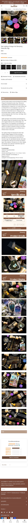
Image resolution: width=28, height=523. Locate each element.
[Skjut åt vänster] (4, 23)
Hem (2, 9)
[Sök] (24, 6)
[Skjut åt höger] (23, 23)
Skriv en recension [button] (14, 457)
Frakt (3, 431)
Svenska (3, 509)
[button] (4, 57)
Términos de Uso (15, 492)
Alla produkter (8, 9)
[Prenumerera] (25, 489)
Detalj (3, 98)
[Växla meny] (1, 6)
